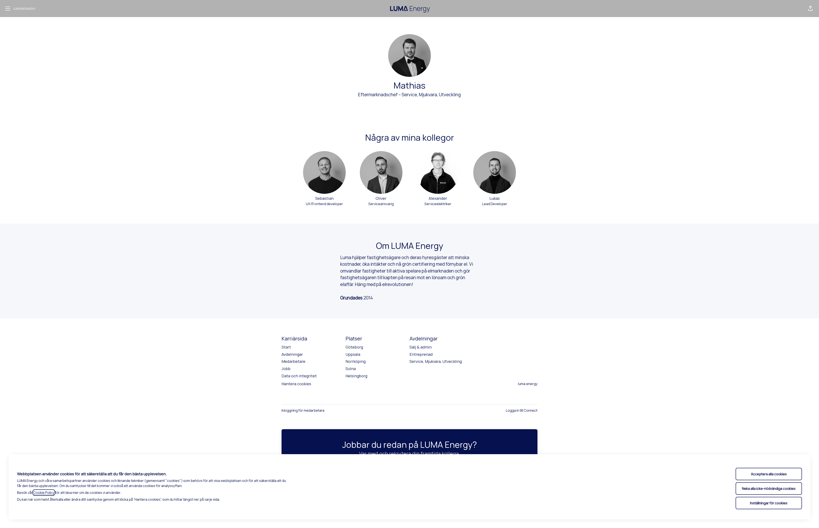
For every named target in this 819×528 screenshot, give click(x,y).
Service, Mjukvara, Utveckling (431, 95)
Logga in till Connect (521, 410)
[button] (810, 9)
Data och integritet (299, 375)
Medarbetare (293, 361)
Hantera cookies (296, 383)
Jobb (286, 368)
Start (286, 347)
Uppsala (353, 354)
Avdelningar (292, 354)
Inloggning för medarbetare (303, 410)
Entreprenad (421, 354)
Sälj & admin (421, 347)
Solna (351, 368)
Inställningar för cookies (768, 503)
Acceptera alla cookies (769, 474)
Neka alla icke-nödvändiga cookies (769, 488)
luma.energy (527, 383)
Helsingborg (356, 375)
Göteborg (354, 347)
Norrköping (356, 361)
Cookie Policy (43, 492)
